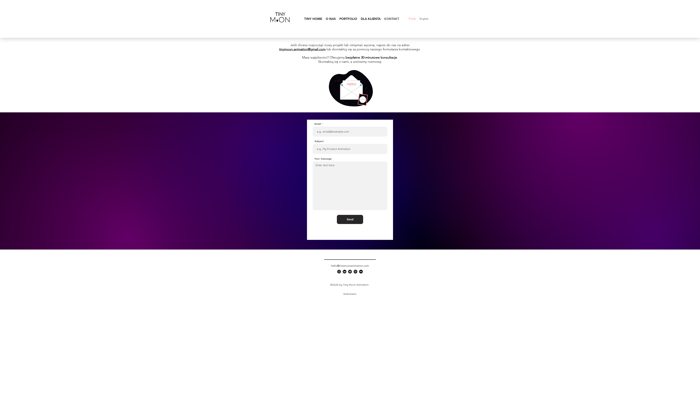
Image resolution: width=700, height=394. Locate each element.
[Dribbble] (355, 271)
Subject (319, 141)
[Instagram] (339, 271)
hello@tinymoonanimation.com (350, 265)
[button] (348, 19)
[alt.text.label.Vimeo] (350, 271)
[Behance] (361, 271)
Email (317, 124)
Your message (323, 159)
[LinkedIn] (344, 271)
